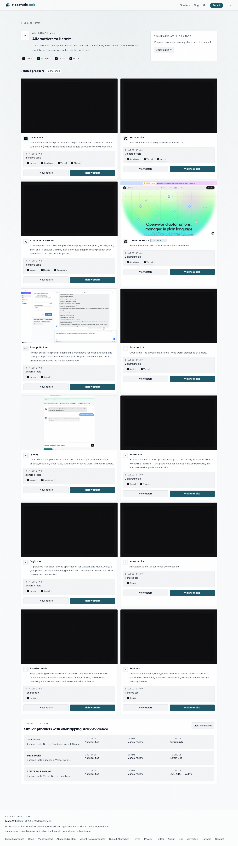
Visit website (92, 172)
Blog (196, 5)
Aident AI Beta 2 (139, 240)
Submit (217, 5)
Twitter (160, 838)
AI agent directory (66, 838)
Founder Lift (137, 347)
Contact (219, 838)
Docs (31, 838)
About (171, 838)
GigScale (35, 561)
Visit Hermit (162, 49)
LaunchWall (36, 137)
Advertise (192, 838)
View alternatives (203, 725)
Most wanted (45, 838)
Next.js (76, 58)
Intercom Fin (137, 561)
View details (46, 172)
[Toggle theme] (230, 5)
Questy (34, 454)
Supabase (45, 58)
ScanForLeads (38, 668)
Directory (185, 5)
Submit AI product (119, 838)
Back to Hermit (31, 22)
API (204, 5)
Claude (29, 58)
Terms (136, 838)
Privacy (148, 838)
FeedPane (136, 454)
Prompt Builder (39, 347)
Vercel (61, 58)
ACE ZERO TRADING (42, 240)
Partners (206, 838)
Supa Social (137, 137)
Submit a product (14, 838)
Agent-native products (92, 838)
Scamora (135, 668)
